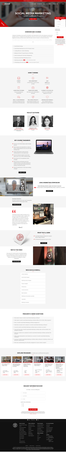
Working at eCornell (22, 441)
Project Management (31, 435)
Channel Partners (21, 435)
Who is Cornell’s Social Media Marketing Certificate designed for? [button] (27, 322)
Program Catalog (21, 430)
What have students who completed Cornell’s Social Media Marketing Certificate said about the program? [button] (32, 333)
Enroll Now (22, 172)
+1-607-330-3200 (50, 436)
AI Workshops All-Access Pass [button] (26, 62)
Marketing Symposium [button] (24, 60)
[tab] (33, 46)
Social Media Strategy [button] (18, 46)
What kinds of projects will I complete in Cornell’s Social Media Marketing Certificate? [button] (30, 324)
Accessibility (48, 426)
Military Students (21, 438)
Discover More (16, 261)
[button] (60, 4)
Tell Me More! (33, 409)
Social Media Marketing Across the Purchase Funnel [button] (24, 48)
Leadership (29, 431)
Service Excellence (39, 430)
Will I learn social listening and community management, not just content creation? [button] (30, 342)
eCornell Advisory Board (22, 427)
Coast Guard (39, 437)
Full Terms (58, 44)
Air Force (38, 434)
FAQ (20, 439)
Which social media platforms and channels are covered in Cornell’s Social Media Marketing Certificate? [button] (32, 336)
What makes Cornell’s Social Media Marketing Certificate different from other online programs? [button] (32, 320)
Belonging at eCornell (22, 442)
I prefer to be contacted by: (57, 30)
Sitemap (27, 445)
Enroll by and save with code (33, 1)
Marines (38, 438)
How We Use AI (38, 445)
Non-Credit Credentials (22, 431)
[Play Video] (49, 255)
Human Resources (30, 430)
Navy (38, 440)
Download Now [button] (16, 204)
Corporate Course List (40, 426)
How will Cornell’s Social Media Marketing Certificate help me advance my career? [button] (30, 327)
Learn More (5, 374)
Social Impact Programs (40, 431)
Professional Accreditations (23, 434)
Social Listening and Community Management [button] (23, 55)
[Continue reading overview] (33, 40)
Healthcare (29, 427)
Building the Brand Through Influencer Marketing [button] (23, 53)
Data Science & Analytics (31, 426)
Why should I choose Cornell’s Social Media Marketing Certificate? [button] (27, 317)
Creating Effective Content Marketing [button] (21, 50)
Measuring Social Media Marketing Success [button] (22, 57)
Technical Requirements (49, 427)
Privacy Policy (61, 44)
